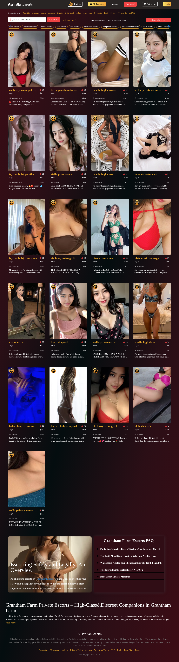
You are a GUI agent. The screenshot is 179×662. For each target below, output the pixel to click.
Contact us (43, 650)
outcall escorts (163, 27)
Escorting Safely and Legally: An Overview (47, 567)
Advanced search (69, 20)
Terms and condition (59, 650)
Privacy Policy (76, 650)
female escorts (46, 27)
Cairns (43, 13)
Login (167, 4)
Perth (106, 13)
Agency (114, 4)
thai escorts (74, 27)
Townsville (122, 13)
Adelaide (26, 13)
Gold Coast (69, 13)
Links (119, 650)
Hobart (78, 13)
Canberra (51, 13)
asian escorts (14, 27)
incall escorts (148, 27)
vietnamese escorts (91, 27)
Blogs (137, 650)
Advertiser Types (101, 650)
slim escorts (61, 27)
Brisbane (35, 13)
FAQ (113, 650)
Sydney (113, 13)
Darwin (60, 13)
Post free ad (130, 4)
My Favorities (98, 4)
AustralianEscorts (98, 21)
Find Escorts (54, 19)
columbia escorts (30, 27)
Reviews (77, 4)
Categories (151, 4)
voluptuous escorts (110, 27)
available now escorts (130, 27)
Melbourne (87, 13)
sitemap (88, 650)
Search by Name (158, 20)
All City (132, 13)
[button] (168, 27)
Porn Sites (128, 650)
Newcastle (98, 13)
